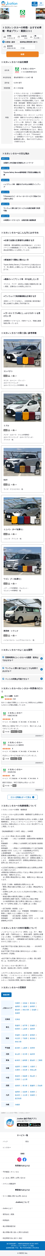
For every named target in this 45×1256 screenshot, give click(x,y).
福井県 (32, 1054)
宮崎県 (32, 1095)
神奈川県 (25, 1009)
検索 (22, 54)
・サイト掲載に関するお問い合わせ (14, 1196)
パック (5, 1141)
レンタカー (7, 1147)
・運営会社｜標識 (7, 1214)
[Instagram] (19, 1160)
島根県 (24, 1076)
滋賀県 (17, 1066)
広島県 (17, 1079)
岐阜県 (17, 1060)
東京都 (32, 1003)
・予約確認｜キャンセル (10, 1172)
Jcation (3, 1113)
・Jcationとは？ (7, 1208)
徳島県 (17, 1085)
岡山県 (32, 1076)
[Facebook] (25, 1160)
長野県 (32, 1048)
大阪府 (24, 1006)
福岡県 (17, 1006)
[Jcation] (9, 4)
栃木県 (24, 1035)
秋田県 (17, 1029)
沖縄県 (17, 1003)
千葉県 (24, 1038)
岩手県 (24, 1025)
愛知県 (17, 1009)
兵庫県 (17, 1070)
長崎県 (17, 1013)
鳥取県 (17, 1076)
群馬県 (32, 1035)
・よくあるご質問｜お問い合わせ (13, 1177)
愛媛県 (32, 1085)
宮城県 (34, 1009)
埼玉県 (17, 1038)
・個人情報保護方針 (8, 1226)
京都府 (24, 1066)
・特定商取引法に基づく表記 (11, 1238)
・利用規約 (5, 1220)
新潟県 (17, 1048)
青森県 (17, 1025)
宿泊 (27, 1141)
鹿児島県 (18, 1098)
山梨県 (24, 1048)
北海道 (24, 1003)
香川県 (24, 1085)
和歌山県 (33, 1070)
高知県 (40, 1085)
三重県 (40, 1060)
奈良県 (24, 1070)
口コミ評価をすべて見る (21, 797)
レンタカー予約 (12, 1113)
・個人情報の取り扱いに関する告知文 (15, 1232)
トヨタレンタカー (24, 1113)
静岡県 (32, 1006)
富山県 (17, 1054)
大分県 (24, 1095)
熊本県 (17, 1095)
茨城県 (17, 1035)
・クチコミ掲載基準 (8, 1183)
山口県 (24, 1079)
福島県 (32, 1029)
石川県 (24, 1054)
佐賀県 (24, 1092)
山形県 (24, 1029)
